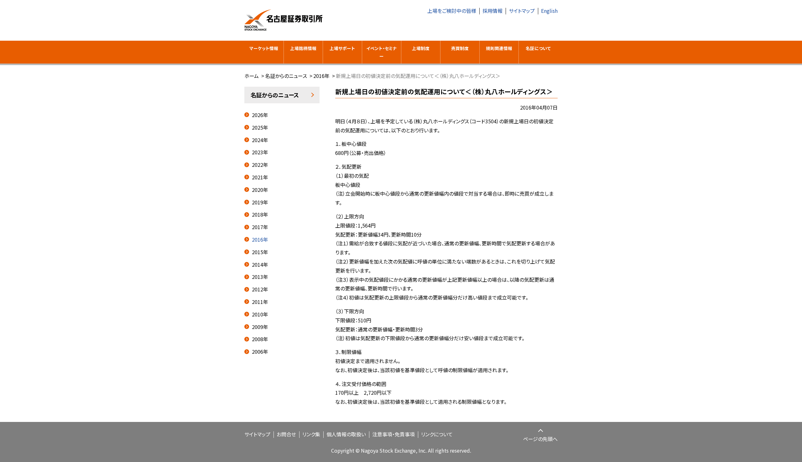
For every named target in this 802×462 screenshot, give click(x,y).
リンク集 (311, 434)
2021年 (260, 177)
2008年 (260, 339)
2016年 (321, 76)
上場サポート (342, 48)
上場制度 (421, 48)
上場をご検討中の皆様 (451, 10)
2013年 (260, 276)
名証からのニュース (286, 76)
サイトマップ (522, 10)
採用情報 (492, 10)
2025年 (260, 127)
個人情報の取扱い (346, 434)
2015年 (260, 252)
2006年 (260, 351)
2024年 (260, 140)
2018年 (260, 214)
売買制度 (460, 48)
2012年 (260, 289)
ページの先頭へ (540, 439)
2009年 (260, 327)
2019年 (260, 202)
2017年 (260, 227)
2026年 (260, 115)
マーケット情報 (263, 48)
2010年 (260, 314)
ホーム (251, 76)
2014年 (260, 264)
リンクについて (437, 434)
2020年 (260, 189)
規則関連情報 (499, 48)
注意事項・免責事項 (393, 434)
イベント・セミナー (381, 52)
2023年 (260, 152)
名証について (538, 48)
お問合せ (286, 434)
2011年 (260, 301)
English (549, 10)
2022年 (260, 164)
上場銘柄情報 (303, 48)
